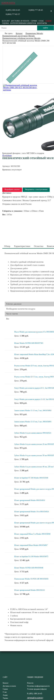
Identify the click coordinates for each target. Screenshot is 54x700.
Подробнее (7, 155)
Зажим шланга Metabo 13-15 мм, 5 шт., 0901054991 (32, 422)
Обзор (7, 246)
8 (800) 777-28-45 (36, 10)
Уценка (5, 23)
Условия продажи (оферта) (37, 689)
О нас (41, 21)
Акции (48, 21)
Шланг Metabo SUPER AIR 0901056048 (28, 568)
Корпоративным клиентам (23, 23)
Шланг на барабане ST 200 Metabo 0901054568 (31, 478)
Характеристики (22, 246)
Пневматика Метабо (34, 33)
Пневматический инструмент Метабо (18, 36)
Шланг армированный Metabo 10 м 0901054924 (31, 512)
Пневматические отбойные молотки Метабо (21, 38)
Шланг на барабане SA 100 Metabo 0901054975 (31, 556)
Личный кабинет (35, 698)
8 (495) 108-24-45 (13, 10)
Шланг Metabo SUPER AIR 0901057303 (28, 343)
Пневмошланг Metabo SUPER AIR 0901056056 (31, 579)
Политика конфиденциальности (38, 686)
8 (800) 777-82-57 (13, 14)
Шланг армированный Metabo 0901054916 (29, 500)
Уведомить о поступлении (36, 189)
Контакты (42, 23)
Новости (30, 683)
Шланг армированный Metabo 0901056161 (29, 590)
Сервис (34, 21)
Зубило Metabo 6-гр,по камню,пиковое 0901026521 (32, 433)
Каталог (6, 21)
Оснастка (38, 246)
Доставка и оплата (20, 21)
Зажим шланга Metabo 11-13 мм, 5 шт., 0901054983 (32, 411)
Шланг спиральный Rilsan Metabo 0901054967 (31, 545)
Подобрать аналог (12, 189)
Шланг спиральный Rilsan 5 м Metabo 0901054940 (32, 534)
